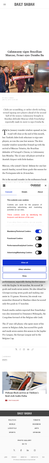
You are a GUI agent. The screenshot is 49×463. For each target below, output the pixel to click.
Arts (37, 428)
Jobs (5, 457)
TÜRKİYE (36, 420)
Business (37, 424)
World (12, 424)
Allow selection (24, 269)
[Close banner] (45, 185)
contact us (34, 457)
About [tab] (40, 192)
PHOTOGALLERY (14, 400)
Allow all (24, 263)
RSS (43, 457)
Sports (12, 432)
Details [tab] (24, 192)
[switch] (38, 238)
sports (4, 360)
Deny (24, 276)
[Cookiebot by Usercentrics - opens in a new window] (31, 185)
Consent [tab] (8, 192)
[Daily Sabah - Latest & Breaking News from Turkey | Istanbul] (24, 4)
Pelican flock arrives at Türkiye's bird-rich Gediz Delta (22, 394)
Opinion (36, 432)
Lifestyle (12, 428)
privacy (14, 457)
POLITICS (12, 420)
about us (23, 457)
